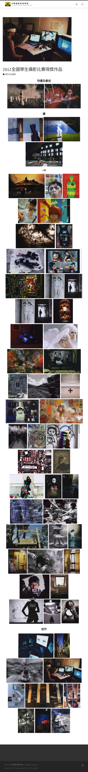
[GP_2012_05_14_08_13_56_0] (63, 260)
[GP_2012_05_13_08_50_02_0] (62, 645)
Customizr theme (32, 768)
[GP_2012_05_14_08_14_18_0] (17, 436)
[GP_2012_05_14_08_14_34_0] (60, 511)
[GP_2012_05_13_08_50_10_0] (72, 695)
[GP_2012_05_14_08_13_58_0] (25, 286)
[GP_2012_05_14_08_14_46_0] (59, 586)
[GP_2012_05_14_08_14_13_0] (70, 386)
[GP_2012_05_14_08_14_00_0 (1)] (64, 286)
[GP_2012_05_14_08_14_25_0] (61, 461)
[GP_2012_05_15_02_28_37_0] (44, 154)
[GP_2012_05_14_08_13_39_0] (26, 185)
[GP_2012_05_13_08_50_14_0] (43, 720)
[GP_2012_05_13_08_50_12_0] (26, 720)
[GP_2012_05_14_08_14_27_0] (26, 486)
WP (13, 768)
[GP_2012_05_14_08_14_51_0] (70, 611)
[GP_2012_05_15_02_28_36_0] (61, 129)
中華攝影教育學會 (16, 765)
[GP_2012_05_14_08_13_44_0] (27, 210)
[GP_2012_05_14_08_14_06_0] (25, 361)
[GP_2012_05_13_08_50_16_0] (60, 720)
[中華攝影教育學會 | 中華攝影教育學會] (18, 3)
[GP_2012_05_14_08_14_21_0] (63, 436)
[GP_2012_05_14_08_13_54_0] (25, 260)
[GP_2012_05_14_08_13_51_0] (35, 235)
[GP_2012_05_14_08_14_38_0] (75, 536)
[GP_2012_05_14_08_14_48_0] (26, 611)
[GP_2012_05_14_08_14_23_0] (35, 461)
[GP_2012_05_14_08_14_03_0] (26, 336)
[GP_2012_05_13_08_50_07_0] (16, 695)
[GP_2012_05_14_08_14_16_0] (61, 411)
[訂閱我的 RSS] (83, 765)
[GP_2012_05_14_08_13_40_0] (53, 185)
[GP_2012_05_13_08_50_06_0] (62, 670)
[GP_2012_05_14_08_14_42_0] (45, 561)
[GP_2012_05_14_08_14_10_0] (17, 386)
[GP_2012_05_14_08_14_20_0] (37, 436)
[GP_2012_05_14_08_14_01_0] (63, 311)
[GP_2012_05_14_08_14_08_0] (62, 361)
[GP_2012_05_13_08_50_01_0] (36, 645)
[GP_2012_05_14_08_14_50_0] (52, 611)
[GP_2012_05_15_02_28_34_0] (25, 129)
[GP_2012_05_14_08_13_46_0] (53, 210)
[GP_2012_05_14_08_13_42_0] (71, 185)
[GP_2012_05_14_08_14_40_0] (17, 561)
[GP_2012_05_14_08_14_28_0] (53, 486)
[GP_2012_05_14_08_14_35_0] (27, 536)
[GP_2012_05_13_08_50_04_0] (24, 670)
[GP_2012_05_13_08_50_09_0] (44, 695)
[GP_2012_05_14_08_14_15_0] (22, 411)
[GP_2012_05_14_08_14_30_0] (70, 486)
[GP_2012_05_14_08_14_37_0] (58, 536)
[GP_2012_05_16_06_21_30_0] (25, 96)
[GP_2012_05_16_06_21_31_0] (63, 96)
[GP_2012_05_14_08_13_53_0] (64, 235)
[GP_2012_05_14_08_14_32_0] (26, 511)
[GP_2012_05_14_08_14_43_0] (72, 561)
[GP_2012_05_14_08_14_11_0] (43, 386)
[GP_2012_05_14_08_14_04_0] (60, 336)
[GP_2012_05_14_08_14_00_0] (34, 311)
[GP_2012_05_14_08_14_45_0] (34, 586)
